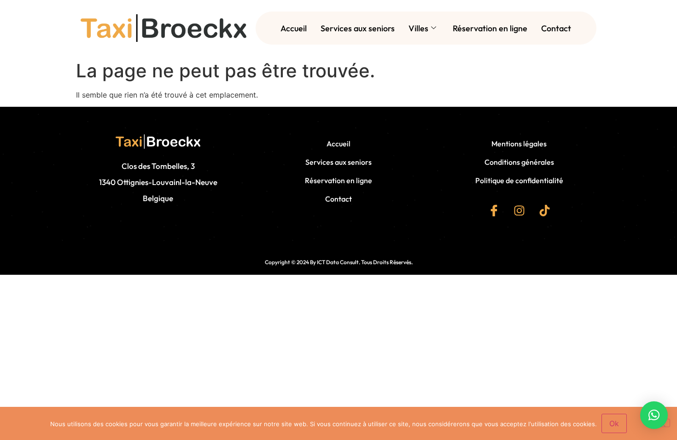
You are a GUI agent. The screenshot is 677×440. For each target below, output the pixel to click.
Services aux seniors (358, 28)
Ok (614, 423)
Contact (556, 28)
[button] (654, 415)
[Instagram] (519, 210)
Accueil (293, 28)
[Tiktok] (544, 210)
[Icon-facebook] (493, 210)
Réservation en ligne (490, 28)
